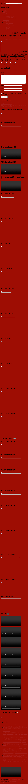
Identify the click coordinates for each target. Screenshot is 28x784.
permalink (3, 65)
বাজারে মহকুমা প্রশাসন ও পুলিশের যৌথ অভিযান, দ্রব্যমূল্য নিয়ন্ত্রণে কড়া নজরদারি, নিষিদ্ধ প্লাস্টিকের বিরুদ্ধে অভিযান (15, 728)
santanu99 (15, 39)
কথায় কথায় (8, 28)
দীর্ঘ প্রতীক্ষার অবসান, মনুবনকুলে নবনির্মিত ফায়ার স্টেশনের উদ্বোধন (14, 739)
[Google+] (12, 62)
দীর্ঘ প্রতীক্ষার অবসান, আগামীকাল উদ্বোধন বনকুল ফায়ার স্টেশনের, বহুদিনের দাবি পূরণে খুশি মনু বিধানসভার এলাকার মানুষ (14, 756)
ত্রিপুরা (12, 63)
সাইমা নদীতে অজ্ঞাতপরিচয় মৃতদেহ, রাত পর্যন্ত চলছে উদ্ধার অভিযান (15, 726)
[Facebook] (3, 62)
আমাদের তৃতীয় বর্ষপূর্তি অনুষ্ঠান (11, 17)
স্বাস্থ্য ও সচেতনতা (9, 23)
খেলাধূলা (7, 26)
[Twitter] (8, 62)
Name (2, 85)
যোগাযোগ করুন (6, 21)
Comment (3, 74)
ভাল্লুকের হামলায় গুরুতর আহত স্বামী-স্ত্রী (10, 724)
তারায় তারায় (8, 27)
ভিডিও (7, 29)
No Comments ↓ (22, 39)
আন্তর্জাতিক (5, 13)
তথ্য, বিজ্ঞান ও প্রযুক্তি (10, 24)
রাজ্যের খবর (5, 11)
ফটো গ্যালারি (5, 15)
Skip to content (4, 1)
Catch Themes (13, 781)
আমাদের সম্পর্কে (6, 20)
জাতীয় (4, 12)
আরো (4, 22)
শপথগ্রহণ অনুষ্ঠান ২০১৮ (10, 16)
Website (2, 90)
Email (2, 88)
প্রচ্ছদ (4, 10)
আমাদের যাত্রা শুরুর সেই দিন (11, 18)
